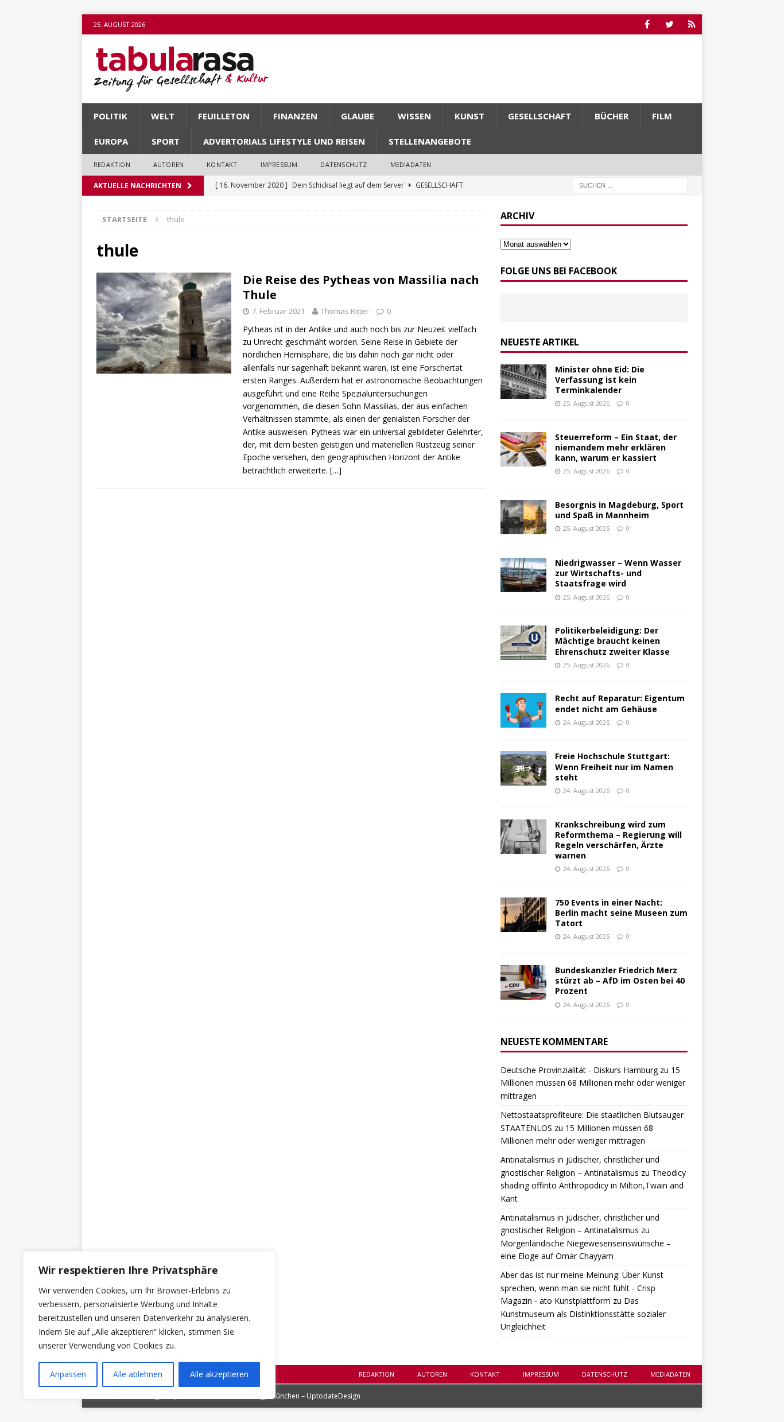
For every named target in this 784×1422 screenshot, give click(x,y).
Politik (110, 116)
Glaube (357, 116)
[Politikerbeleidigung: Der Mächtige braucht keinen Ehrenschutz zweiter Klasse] (523, 642)
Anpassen (68, 1374)
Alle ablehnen (137, 1374)
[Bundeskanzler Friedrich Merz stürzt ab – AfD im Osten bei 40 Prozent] (523, 982)
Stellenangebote (430, 141)
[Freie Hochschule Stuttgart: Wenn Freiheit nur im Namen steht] (523, 768)
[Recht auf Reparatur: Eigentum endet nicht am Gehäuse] (523, 710)
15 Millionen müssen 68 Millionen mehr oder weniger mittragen (592, 1082)
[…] (335, 470)
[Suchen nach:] (630, 184)
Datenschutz (343, 164)
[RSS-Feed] (692, 24)
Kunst (469, 116)
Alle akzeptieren (219, 1374)
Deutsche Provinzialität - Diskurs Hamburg (579, 1069)
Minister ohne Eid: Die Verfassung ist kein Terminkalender (600, 379)
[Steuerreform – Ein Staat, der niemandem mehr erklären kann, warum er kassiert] (523, 449)
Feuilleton (224, 116)
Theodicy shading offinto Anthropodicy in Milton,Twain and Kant (593, 1185)
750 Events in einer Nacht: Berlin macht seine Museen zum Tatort (621, 912)
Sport (166, 141)
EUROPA (111, 141)
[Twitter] (669, 24)
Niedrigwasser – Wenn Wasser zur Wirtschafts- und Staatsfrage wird (618, 573)
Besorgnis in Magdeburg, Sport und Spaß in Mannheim (619, 509)
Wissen (414, 116)
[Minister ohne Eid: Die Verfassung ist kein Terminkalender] (523, 381)
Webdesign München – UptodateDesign (296, 1396)
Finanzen (295, 116)
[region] (149, 1325)
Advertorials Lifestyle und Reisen (284, 141)
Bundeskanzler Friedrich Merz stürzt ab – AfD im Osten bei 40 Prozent (620, 980)
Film (662, 116)
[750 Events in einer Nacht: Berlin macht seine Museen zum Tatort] (523, 915)
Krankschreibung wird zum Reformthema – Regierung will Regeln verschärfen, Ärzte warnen (618, 840)
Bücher (611, 116)
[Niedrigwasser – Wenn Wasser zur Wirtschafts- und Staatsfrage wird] (523, 575)
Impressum (279, 164)
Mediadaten (411, 164)
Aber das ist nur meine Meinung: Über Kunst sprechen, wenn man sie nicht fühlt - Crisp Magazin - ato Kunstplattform (581, 1287)
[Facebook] (647, 24)
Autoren (168, 164)
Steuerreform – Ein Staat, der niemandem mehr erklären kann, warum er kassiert (616, 447)
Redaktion (112, 164)
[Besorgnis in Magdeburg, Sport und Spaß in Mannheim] (523, 517)
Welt (162, 116)
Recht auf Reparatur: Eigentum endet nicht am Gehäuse (620, 703)
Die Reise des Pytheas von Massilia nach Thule (361, 287)
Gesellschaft (539, 116)
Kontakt (222, 164)
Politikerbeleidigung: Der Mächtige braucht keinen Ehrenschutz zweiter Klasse (612, 640)
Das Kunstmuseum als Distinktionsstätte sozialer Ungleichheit (583, 1313)
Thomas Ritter (345, 311)
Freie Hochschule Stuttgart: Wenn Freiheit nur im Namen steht (614, 766)
